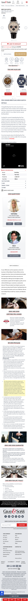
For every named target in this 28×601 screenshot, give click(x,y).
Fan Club (5, 539)
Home (2, 5)
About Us (5, 535)
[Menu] (26, 2)
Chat (9, 223)
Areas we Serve (18, 558)
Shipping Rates (6, 554)
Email (18, 223)
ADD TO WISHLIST (15, 44)
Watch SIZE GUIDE (9, 190)
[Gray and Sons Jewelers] (6, 2)
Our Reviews (5, 541)
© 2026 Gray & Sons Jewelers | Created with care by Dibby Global (14, 592)
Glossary (5, 556)
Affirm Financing (6, 552)
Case (3, 183)
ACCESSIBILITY (11, 561)
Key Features (6, 181)
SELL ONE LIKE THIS (20, 54)
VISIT (12, 599)
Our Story (5, 537)
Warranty (5, 548)
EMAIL (5, 599)
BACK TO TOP (15, 596)
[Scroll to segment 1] (12, 98)
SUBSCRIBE (22, 525)
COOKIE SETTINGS (23, 562)
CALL (18, 599)
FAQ (4, 543)
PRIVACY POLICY (3, 562)
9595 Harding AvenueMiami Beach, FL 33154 (20, 552)
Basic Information (7, 170)
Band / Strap (5, 185)
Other (4, 187)
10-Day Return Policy (7, 550)
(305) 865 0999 (18, 554)
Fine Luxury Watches (9, 5)
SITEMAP (18, 561)
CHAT (25, 599)
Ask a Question (14, 255)
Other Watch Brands (20, 5)
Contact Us (18, 546)
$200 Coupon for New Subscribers (16, 521)
